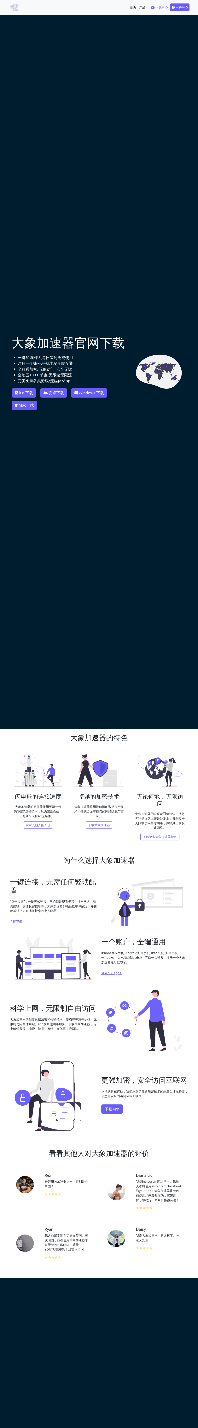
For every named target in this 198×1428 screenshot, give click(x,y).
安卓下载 (56, 392)
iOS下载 (26, 392)
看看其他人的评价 (38, 825)
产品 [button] (142, 7)
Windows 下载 (91, 392)
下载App (112, 1109)
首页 (133, 7)
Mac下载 (26, 405)
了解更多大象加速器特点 (160, 837)
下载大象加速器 (99, 825)
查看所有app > (111, 973)
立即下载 (16, 921)
